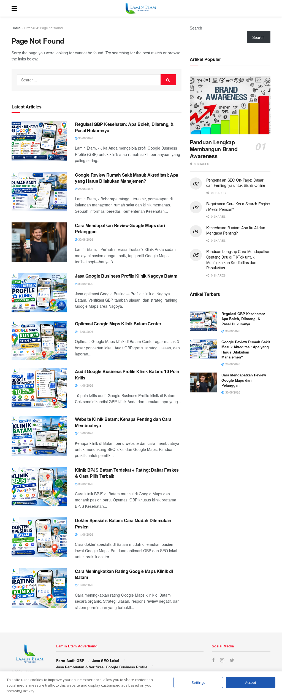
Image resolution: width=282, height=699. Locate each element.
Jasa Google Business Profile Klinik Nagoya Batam (126, 276)
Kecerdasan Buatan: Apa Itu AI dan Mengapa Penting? (235, 230)
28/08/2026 (85, 188)
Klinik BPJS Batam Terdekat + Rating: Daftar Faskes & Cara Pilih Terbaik (127, 473)
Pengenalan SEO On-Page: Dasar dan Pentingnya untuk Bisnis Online (235, 182)
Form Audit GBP (70, 660)
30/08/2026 (85, 138)
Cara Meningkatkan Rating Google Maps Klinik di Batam (124, 574)
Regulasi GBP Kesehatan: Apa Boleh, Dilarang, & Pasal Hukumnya (124, 127)
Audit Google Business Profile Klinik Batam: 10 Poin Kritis (127, 374)
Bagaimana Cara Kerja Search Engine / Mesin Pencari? (238, 206)
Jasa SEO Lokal (105, 660)
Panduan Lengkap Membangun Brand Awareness (214, 149)
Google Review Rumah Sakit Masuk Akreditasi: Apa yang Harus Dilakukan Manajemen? (126, 178)
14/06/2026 (85, 385)
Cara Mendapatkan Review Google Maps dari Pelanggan (120, 228)
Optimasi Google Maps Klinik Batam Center (118, 323)
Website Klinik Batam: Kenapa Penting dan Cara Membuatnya (123, 422)
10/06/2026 (85, 585)
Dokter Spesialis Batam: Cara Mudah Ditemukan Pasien (123, 523)
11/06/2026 (85, 534)
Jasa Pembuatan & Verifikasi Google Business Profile (101, 666)
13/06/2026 (85, 433)
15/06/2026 (85, 331)
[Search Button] (168, 79)
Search (196, 28)
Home (16, 27)
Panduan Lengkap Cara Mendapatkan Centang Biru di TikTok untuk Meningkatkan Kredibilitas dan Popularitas (238, 259)
